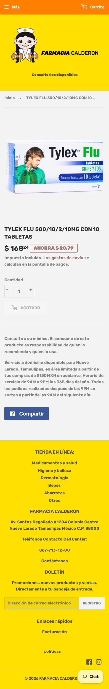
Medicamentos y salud (54, 463)
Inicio (9, 98)
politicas (52, 651)
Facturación (54, 631)
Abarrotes (54, 493)
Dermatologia (54, 477)
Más (16, 7)
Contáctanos (54, 561)
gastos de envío (67, 257)
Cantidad (13, 280)
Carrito (97, 7)
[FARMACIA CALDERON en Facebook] (89, 663)
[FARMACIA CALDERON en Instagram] (99, 663)
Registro (92, 603)
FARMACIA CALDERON (59, 678)
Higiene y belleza (54, 470)
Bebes (54, 485)
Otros (54, 500)
